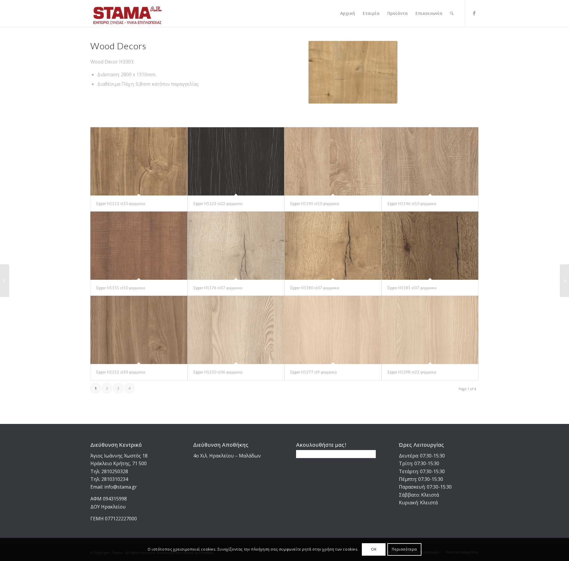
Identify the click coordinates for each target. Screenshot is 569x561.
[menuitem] (347, 13)
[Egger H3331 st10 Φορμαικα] (564, 280)
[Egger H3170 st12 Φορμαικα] (4, 280)
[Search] (451, 13)
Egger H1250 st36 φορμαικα (218, 372)
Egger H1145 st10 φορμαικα (314, 203)
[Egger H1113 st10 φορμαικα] (138, 161)
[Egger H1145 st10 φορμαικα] (332, 161)
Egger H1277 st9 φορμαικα (313, 372)
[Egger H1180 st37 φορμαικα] (332, 246)
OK (373, 549)
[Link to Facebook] (474, 13)
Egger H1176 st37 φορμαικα (218, 287)
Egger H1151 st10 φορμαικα (120, 287)
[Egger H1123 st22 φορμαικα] (236, 161)
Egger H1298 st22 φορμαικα (412, 372)
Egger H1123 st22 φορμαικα (218, 203)
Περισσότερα (404, 549)
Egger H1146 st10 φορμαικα (412, 203)
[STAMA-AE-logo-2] (127, 13)
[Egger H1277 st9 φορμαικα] (332, 330)
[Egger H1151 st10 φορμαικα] (138, 246)
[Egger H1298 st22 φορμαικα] (430, 330)
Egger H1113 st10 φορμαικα (120, 203)
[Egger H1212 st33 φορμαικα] (138, 330)
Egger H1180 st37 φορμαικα (314, 287)
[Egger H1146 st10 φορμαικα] (430, 161)
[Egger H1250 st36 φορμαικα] (236, 330)
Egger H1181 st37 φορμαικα (412, 287)
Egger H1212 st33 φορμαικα (120, 372)
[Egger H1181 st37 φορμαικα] (430, 246)
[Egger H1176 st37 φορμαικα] (236, 246)
